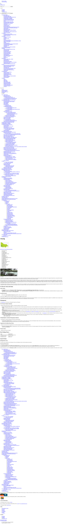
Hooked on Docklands (7, 164)
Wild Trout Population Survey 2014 (10, 393)
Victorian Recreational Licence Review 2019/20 (10, 98)
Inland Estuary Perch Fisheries (8, 194)
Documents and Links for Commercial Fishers (10, 34)
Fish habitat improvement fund (8, 127)
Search (1, 6)
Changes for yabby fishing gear (8, 409)
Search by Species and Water (9, 181)
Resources (5, 486)
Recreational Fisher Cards (7, 96)
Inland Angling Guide (5, 91)
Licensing (5, 37)
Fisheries (33, 311)
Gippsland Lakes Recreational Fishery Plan (9, 149)
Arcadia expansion (6, 125)
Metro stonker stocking (7, 185)
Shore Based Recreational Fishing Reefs (10, 222)
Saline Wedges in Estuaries (10, 215)
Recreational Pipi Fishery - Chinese (10, 156)
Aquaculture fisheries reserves (11, 367)
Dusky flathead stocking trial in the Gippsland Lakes (12, 150)
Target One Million (6, 130)
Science (3, 64)
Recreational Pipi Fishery (7, 155)
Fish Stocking (28, 311)
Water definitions (6, 357)
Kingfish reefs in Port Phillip (9, 474)
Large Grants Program (7, 172)
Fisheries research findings (7, 66)
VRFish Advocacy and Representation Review (10, 153)
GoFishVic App (4, 490)
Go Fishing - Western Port (7, 226)
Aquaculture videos (6, 45)
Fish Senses (8, 208)
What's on (5, 79)
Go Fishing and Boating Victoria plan (9, 19)
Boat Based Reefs (7, 477)
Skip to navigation (4, 1)
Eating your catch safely (7, 118)
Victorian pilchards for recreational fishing (9, 151)
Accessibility (4, 511)
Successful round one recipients (9, 383)
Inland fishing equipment (8, 108)
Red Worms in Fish (9, 213)
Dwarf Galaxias (9, 207)
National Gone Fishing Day (7, 422)
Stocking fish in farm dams (7, 191)
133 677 (18, 503)
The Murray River (9, 212)
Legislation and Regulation (7, 73)
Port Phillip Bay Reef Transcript (11, 223)
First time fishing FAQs (7, 53)
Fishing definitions (6, 102)
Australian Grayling (10, 204)
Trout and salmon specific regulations (9, 116)
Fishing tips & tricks (6, 483)
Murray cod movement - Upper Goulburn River (10, 137)
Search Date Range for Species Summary (11, 182)
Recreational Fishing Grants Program (9, 22)
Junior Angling (9, 210)
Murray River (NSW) (10, 467)
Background (7, 202)
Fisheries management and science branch (9, 65)
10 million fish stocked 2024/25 (8, 178)
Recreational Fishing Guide (7, 16)
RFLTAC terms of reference (9, 174)
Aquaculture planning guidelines (8, 44)
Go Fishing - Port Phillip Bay (8, 227)
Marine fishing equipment (8, 361)
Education (3, 48)
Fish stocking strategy (7, 189)
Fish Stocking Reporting (7, 186)
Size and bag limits (6, 104)
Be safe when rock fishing (7, 489)
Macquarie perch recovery (7, 387)
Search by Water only (8, 180)
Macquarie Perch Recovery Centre (8, 380)
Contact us (5, 86)
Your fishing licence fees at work (8, 351)
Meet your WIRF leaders (7, 231)
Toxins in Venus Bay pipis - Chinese (10, 158)
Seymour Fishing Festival (7, 163)
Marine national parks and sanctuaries (12, 113)
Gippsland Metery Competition (8, 18)
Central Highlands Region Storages (12, 461)
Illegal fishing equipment (8, 364)
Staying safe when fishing (7, 117)
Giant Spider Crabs (6, 67)
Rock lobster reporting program (8, 390)
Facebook (3, 9)
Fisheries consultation (7, 76)
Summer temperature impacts (9, 139)
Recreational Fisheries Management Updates (10, 386)
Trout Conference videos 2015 (11, 142)
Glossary (6, 457)
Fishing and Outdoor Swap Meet (8, 167)
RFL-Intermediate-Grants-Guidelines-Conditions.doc (12, 171)
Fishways (8, 209)
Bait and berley (7, 110)
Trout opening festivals (7, 419)
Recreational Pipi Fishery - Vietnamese (10, 157)
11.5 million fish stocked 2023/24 (8, 188)
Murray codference (6, 160)
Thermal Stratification (10, 217)
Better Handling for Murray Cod (8, 55)
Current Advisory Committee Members (10, 175)
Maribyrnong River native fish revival (9, 147)
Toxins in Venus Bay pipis (9, 412)
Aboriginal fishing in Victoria (6, 47)
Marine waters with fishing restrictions (10, 112)
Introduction (7, 201)
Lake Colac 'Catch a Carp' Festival (8, 416)
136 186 (11, 502)
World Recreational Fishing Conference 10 (9, 152)
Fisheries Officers (6, 59)
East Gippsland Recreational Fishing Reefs (11, 224)
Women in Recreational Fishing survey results (10, 232)
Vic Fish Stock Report (52, 311)
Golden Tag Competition (7, 24)
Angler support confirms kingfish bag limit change (10, 27)
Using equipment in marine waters (11, 107)
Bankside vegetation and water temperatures (11, 399)
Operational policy (4, 71)
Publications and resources (7, 83)
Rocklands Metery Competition (6, 377)
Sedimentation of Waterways (11, 470)
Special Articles (7, 203)
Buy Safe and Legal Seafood (8, 61)
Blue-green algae (9, 205)
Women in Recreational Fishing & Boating (8, 230)
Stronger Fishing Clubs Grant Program (9, 128)
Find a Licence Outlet (7, 95)
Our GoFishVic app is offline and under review (10, 31)
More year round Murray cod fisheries (9, 136)
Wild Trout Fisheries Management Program (9, 138)
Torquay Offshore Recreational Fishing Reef (11, 225)
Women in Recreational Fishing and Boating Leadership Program (12, 233)
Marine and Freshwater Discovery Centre (9, 49)
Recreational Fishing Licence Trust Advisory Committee (11, 428)
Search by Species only (8, 435)
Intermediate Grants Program (8, 425)
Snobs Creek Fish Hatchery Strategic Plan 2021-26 (12, 445)
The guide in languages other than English (9, 100)
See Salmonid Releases (8, 184)
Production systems (6, 38)
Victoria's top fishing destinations (8, 23)
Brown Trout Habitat (10, 460)
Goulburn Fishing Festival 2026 (9, 165)
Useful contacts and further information (9, 121)
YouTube (3, 517)
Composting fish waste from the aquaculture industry (11, 43)
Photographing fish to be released (9, 374)
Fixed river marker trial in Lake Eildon (9, 402)
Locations (3, 92)
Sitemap (3, 512)
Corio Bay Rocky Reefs (8, 220)
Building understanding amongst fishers (10, 396)
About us (3, 78)
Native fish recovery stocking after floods (9, 135)
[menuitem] (32, 97)
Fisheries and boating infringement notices (9, 63)
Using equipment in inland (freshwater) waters (13, 109)
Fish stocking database (7, 179)
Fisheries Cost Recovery (7, 35)
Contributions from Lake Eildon (9, 144)
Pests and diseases (6, 77)
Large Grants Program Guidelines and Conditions (12, 173)
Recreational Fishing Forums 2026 (8, 21)
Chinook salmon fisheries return (8, 448)
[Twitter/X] (4, 11)
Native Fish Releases (8, 187)
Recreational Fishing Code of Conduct (9, 101)
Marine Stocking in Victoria (7, 192)
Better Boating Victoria (7, 29)
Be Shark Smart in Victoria (7, 51)
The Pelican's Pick (6, 25)
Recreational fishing (4, 14)
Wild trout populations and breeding (10, 140)
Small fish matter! (6, 154)
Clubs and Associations (7, 32)
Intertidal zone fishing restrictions (9, 115)
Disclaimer (3, 510)
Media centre (5, 80)
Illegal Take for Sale (6, 60)
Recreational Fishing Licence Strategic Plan (10, 99)
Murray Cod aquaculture (7, 41)
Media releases (6, 81)
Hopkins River (6, 480)
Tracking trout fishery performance (10, 143)
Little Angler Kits (6, 126)
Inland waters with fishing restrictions (10, 370)
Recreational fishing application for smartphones (10, 120)
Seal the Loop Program (7, 52)
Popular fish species (6, 54)
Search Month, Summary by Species (10, 183)
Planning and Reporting (7, 82)
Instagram (3, 10)
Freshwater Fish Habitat (10, 464)
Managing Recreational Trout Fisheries (9, 193)
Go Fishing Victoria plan (7, 129)
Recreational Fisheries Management (8, 20)
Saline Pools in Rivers (10, 214)
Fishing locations (6, 28)
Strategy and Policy (6, 72)
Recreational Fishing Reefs (7, 473)
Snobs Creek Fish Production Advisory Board (10, 444)
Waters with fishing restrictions (8, 111)
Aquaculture (3, 36)
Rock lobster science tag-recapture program (9, 68)
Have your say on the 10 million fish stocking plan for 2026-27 (12, 134)
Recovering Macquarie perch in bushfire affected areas (12, 133)
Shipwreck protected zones (10, 114)
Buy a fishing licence (6, 15)
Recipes (5, 56)
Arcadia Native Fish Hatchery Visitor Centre (8, 122)
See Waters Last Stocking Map (9, 438)
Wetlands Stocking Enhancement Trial (9, 69)
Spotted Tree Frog (9, 216)
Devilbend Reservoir (6, 228)
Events (3, 415)
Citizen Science (6, 70)
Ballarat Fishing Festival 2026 (9, 166)
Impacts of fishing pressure (9, 141)
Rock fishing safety (6, 30)
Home (3, 89)
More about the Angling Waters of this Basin (6, 249)
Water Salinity (9, 218)
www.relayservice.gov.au (23, 503)
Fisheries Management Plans (7, 74)
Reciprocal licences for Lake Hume (10, 97)
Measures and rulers (8, 105)
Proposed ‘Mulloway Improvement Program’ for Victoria (9, 198)
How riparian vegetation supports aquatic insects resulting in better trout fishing (16, 146)
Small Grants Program (7, 170)
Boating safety (6, 57)
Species (5, 39)
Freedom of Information (7, 84)
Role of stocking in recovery (9, 145)
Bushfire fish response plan (7, 406)
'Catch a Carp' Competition (9, 162)
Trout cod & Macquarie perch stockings (9, 195)
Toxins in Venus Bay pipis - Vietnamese (10, 159)
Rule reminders (6, 358)
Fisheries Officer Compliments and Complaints (10, 62)
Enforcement (4, 58)
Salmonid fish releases (8, 441)
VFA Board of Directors (7, 85)
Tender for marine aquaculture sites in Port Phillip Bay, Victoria (12, 40)
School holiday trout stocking (8, 432)
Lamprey (8, 211)
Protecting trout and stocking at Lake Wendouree (10, 403)
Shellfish (5, 42)
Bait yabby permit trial (7, 26)
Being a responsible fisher (7, 373)
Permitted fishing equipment (7, 106)
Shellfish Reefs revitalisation (9, 221)
